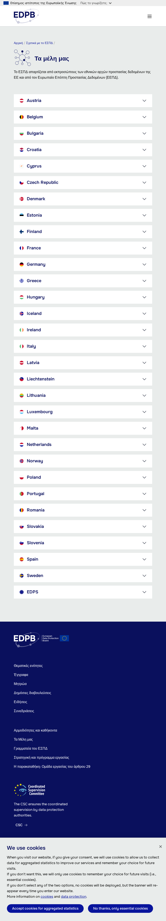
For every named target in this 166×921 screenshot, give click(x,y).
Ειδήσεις (20, 702)
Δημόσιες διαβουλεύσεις (32, 693)
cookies (47, 896)
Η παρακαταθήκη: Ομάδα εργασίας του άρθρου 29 (52, 766)
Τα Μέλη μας (23, 739)
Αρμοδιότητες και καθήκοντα (35, 730)
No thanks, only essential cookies (120, 908)
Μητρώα (20, 684)
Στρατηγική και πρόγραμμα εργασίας (41, 757)
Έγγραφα (21, 674)
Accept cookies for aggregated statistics (45, 908)
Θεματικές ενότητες (28, 665)
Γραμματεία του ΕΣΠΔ (31, 748)
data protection (73, 896)
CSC (19, 825)
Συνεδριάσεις (24, 711)
